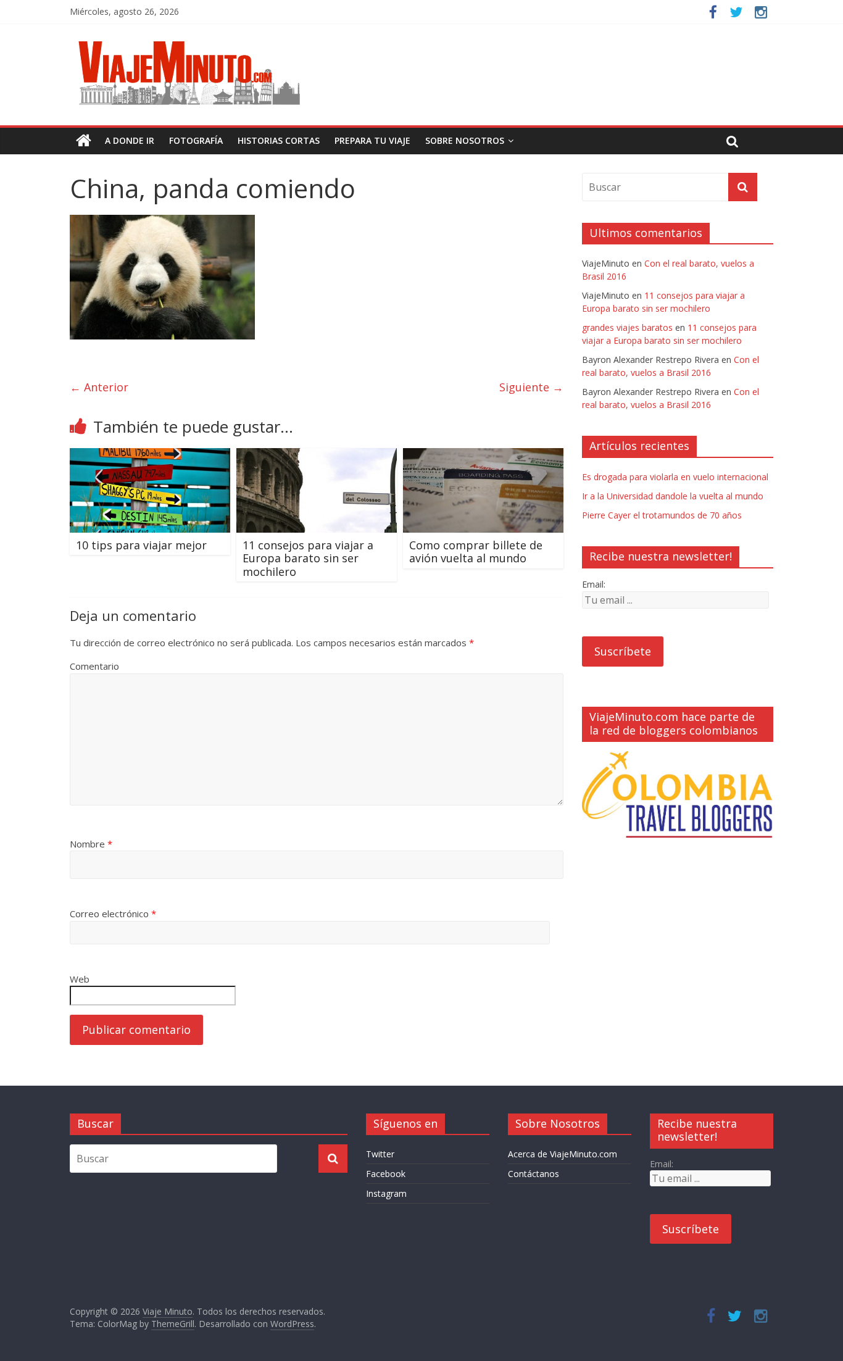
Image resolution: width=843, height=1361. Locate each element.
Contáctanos (533, 1174)
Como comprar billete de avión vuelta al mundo (475, 552)
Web (79, 979)
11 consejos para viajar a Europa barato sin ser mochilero (308, 558)
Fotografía (196, 140)
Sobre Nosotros (464, 140)
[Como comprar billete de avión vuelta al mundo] (483, 455)
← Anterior (99, 387)
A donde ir (129, 140)
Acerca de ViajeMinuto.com (562, 1154)
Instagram (386, 1193)
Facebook (385, 1174)
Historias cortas (279, 140)
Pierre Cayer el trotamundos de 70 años (662, 515)
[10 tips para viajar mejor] (150, 455)
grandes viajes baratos (627, 327)
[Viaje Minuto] (193, 43)
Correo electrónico (113, 913)
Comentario (94, 666)
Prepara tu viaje (372, 140)
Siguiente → (531, 387)
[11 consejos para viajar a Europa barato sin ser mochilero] (316, 455)
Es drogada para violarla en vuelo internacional (675, 477)
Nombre (91, 844)
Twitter (380, 1154)
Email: (593, 584)
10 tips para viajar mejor (141, 545)
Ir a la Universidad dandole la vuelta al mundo (672, 496)
